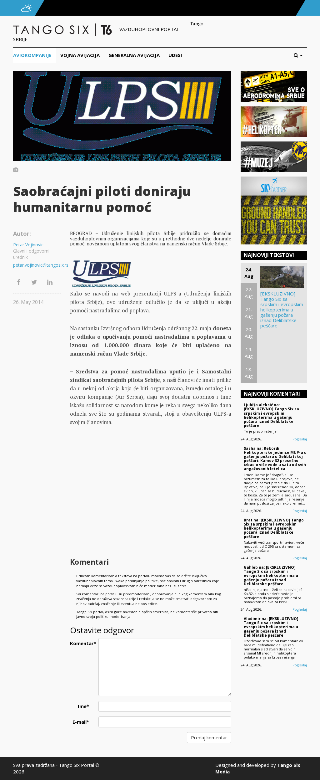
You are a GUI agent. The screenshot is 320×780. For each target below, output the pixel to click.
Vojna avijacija (80, 55)
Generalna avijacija (134, 55)
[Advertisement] (150, 506)
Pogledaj (299, 439)
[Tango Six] (63, 29)
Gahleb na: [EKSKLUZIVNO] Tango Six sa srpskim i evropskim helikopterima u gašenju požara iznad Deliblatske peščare (271, 576)
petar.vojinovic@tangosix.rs (37, 265)
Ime (83, 706)
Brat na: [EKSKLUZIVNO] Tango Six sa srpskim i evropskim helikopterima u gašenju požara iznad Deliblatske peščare (274, 528)
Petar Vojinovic (28, 245)
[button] (300, 55)
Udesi (175, 55)
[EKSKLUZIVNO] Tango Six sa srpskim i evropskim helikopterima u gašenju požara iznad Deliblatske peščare (281, 309)
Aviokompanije (32, 55)
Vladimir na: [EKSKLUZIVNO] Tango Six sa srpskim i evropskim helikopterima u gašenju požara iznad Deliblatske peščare (271, 627)
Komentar (82, 643)
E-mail (80, 722)
